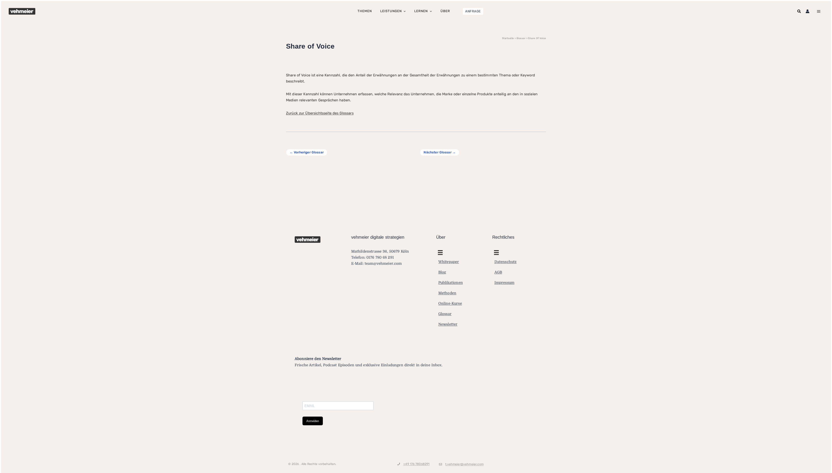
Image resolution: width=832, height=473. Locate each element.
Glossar (445, 314)
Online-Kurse (450, 303)
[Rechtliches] (440, 252)
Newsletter (448, 324)
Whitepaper (448, 262)
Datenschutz (505, 262)
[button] (473, 11)
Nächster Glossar (440, 152)
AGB (498, 272)
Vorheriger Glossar (307, 152)
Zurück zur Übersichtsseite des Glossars (320, 113)
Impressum (504, 283)
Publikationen (450, 283)
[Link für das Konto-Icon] (807, 11)
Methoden (447, 293)
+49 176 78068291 (416, 464)
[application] (403, 11)
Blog (442, 272)
